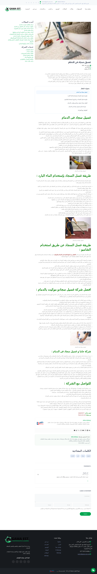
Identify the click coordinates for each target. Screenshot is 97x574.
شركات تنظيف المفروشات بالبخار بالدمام (23, 36)
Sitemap (59, 553)
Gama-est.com (82, 415)
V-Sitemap (58, 550)
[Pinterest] (29, 3)
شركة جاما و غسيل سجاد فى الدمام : (77, 106)
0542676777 (81, 413)
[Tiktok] (76, 430)
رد (87, 480)
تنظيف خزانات (30, 51)
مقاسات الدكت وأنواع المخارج (26, 43)
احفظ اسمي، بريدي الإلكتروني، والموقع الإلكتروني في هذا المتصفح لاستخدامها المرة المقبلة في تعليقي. (65, 508)
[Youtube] (34, 3)
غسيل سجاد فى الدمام (81, 92)
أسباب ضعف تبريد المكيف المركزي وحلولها (23, 32)
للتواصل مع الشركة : (82, 110)
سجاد (83, 456)
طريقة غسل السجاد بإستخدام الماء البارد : (77, 95)
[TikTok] (17, 561)
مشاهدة (86, 69)
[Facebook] (38, 3)
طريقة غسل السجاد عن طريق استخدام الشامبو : (75, 99)
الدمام (72, 456)
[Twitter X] (28, 561)
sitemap (46, 555)
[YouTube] (13, 561)
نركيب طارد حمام (29, 61)
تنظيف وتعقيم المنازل (28, 55)
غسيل (88, 456)
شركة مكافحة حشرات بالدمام (26, 24)
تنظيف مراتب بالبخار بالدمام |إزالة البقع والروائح (22, 38)
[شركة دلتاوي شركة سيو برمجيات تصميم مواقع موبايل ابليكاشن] (51, 571)
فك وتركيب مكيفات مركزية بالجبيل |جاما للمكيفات (21, 34)
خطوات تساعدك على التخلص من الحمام (23, 26)
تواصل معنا (58, 547)
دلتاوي (57, 571)
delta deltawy (74, 436)
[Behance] (89, 430)
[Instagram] (26, 3)
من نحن (46, 541)
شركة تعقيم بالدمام (28, 30)
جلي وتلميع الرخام (29, 57)
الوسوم (46, 547)
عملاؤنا (59, 541)
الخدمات (46, 544)
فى (78, 456)
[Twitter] (36, 3)
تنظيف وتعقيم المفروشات (27, 53)
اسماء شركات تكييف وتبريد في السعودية (23, 28)
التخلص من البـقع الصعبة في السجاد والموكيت (65, 254)
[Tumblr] (31, 3)
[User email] (74, 430)
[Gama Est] (13, 9)
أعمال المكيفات (29, 49)
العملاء (46, 550)
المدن (59, 544)
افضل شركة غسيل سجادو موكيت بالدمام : (77, 103)
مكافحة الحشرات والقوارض (26, 59)
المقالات (46, 553)
